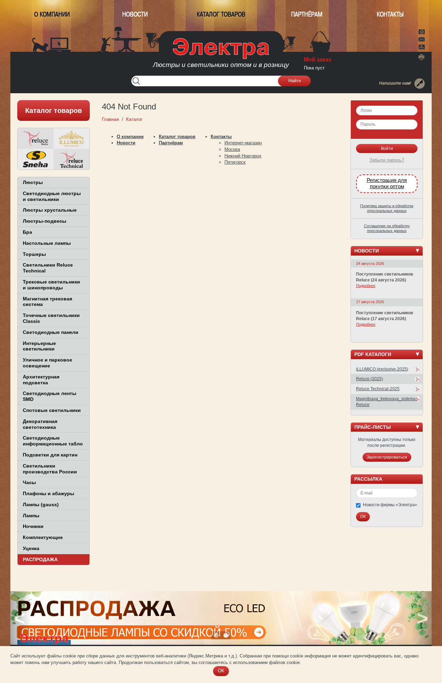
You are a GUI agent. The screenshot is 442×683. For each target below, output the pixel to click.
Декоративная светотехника (40, 424)
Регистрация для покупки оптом (387, 183)
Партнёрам (307, 14)
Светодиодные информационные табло (53, 440)
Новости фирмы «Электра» (390, 504)
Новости (135, 14)
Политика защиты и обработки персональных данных (386, 208)
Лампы (31, 515)
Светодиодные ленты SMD (49, 396)
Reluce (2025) (369, 378)
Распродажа (40, 559)
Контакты (390, 14)
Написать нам (422, 38)
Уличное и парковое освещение (47, 362)
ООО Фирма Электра (221, 55)
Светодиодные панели (50, 332)
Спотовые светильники (52, 410)
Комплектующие (43, 537)
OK (221, 670)
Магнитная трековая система (47, 301)
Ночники (33, 526)
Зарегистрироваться (387, 457)
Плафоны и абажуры (48, 493)
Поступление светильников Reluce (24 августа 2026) (384, 277)
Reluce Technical (71, 159)
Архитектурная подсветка (41, 379)
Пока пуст (314, 67)
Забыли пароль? (386, 160)
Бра (27, 232)
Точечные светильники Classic (51, 318)
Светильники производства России (50, 468)
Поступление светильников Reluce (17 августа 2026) (384, 315)
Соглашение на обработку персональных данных (387, 228)
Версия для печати (422, 57)
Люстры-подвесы (44, 221)
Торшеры (34, 254)
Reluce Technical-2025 (378, 388)
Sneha (36, 159)
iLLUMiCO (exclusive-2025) (382, 369)
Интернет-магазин (243, 142)
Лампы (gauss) (41, 504)
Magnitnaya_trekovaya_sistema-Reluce (386, 401)
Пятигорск (235, 162)
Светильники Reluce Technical (48, 267)
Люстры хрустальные (50, 210)
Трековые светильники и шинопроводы (51, 284)
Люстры (33, 182)
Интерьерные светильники (39, 346)
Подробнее (365, 285)
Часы (29, 482)
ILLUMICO (71, 138)
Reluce (36, 138)
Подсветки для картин (50, 455)
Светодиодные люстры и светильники (52, 196)
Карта (422, 46)
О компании (52, 14)
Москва (232, 149)
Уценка (31, 548)
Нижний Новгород (242, 155)
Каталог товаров (221, 14)
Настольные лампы (47, 243)
